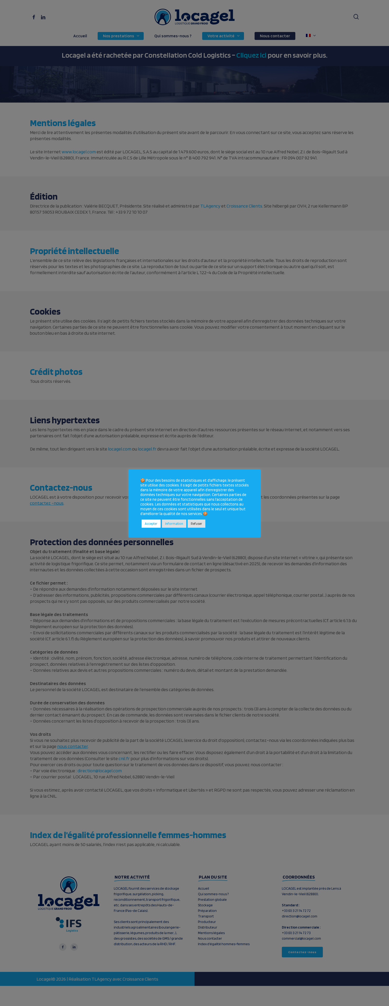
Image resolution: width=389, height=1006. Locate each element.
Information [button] (174, 524)
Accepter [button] (151, 524)
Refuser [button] (196, 524)
